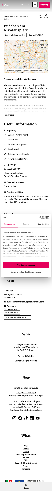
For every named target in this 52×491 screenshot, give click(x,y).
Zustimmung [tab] (9, 224)
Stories (26, 448)
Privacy (26, 466)
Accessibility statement (26, 463)
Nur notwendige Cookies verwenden (26, 272)
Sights (6, 19)
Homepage (8, 16)
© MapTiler (18, 70)
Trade (26, 451)
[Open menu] (35, 4)
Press (26, 446)
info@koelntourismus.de (26, 388)
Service (26, 457)
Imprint (26, 469)
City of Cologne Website (26, 361)
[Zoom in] (7, 42)
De (22, 4)
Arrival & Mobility (26, 356)
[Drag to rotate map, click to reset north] (7, 49)
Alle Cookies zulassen (26, 265)
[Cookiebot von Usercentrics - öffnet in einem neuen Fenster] (38, 217)
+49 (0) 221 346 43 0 (26, 393)
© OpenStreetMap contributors (33, 70)
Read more (9, 115)
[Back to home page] (5, 4)
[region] (26, 56)
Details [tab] (26, 224)
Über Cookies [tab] (42, 224)
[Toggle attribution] (45, 70)
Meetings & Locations (26, 454)
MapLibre (10, 70)
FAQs (26, 460)
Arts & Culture (22, 16)
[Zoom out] (7, 46)
